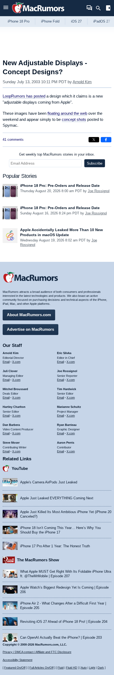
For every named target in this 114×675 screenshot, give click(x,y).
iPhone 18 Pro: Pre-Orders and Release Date (60, 185)
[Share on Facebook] (106, 139)
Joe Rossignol (98, 191)
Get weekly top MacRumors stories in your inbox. (57, 154)
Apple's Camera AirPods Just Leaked (48, 482)
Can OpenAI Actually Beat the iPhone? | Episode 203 (61, 637)
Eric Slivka (64, 353)
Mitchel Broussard (15, 389)
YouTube (20, 468)
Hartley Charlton (14, 406)
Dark (101, 667)
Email (6, 361)
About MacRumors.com (29, 314)
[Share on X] (94, 139)
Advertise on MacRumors (30, 329)
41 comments (13, 140)
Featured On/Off (14, 667)
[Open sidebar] (108, 8)
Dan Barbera (11, 424)
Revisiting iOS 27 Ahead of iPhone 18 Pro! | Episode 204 (63, 622)
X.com (16, 361)
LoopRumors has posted (24, 96)
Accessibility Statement (17, 659)
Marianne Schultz (69, 406)
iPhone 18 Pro (18, 21)
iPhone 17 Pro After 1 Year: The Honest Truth (55, 546)
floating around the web (67, 113)
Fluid (61, 667)
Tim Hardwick (66, 389)
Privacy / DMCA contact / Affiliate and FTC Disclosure (37, 652)
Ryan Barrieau (67, 424)
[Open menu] (6, 8)
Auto (84, 667)
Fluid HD (71, 667)
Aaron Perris (65, 442)
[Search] (100, 8)
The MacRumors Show (38, 560)
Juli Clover (10, 371)
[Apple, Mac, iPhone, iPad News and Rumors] (38, 14)
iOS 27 (76, 21)
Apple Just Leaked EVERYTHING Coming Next (56, 498)
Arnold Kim (82, 82)
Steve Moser (11, 442)
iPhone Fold (50, 21)
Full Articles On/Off (41, 667)
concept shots (74, 119)
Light (92, 667)
